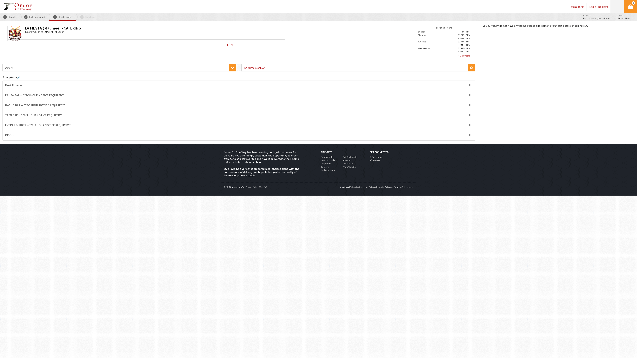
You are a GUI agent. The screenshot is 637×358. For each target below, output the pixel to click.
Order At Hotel (328, 170)
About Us (347, 160)
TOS (260, 187)
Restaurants (327, 156)
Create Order (63, 16)
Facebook (377, 156)
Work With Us (349, 166)
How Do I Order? (329, 160)
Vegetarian (11, 77)
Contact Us (348, 163)
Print (231, 44)
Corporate (326, 163)
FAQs (266, 187)
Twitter (376, 160)
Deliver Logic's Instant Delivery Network (366, 187)
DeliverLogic (407, 187)
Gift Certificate (350, 156)
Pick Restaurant (35, 16)
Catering (325, 166)
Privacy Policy (252, 187)
